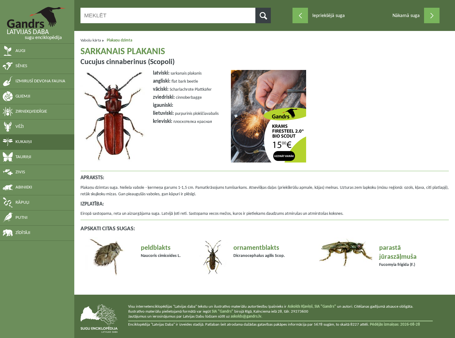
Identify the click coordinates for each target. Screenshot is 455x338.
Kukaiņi (23, 142)
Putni (21, 217)
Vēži (19, 126)
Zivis (20, 172)
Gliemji (22, 96)
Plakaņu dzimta (119, 40)
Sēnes (21, 66)
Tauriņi (23, 157)
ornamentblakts (256, 248)
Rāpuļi (22, 202)
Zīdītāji (22, 233)
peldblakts (156, 248)
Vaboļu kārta (90, 40)
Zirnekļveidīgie (31, 111)
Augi (20, 51)
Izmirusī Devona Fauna (40, 81)
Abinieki (23, 187)
